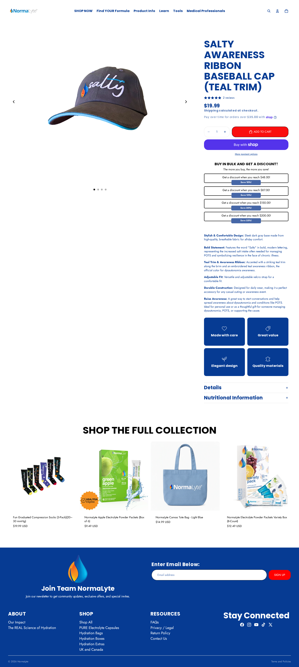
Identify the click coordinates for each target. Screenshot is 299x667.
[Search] (268, 11)
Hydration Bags (91, 633)
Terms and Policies (281, 661)
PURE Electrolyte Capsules (99, 627)
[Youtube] (256, 624)
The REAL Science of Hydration (32, 627)
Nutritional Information (233, 397)
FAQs (155, 622)
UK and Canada (91, 649)
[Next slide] (187, 102)
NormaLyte (22, 661)
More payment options (246, 154)
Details (213, 387)
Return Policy (160, 633)
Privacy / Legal (162, 627)
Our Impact (16, 622)
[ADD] (70, 504)
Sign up (279, 575)
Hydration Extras (91, 644)
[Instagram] (249, 624)
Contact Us (159, 638)
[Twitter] (270, 624)
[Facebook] (242, 624)
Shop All (85, 622)
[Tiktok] (263, 624)
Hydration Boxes (91, 638)
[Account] (277, 11)
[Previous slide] (12, 102)
